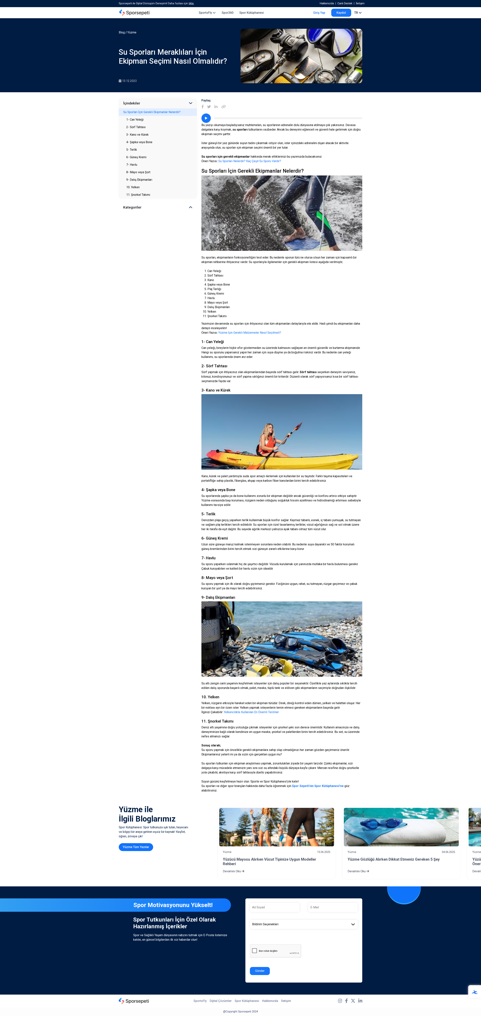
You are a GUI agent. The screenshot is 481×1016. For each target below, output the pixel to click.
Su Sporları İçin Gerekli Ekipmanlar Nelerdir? (152, 112)
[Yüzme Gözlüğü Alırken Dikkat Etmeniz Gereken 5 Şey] (276, 827)
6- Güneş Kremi (136, 157)
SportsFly (206, 12)
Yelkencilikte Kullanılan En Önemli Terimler (251, 712)
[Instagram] (340, 1001)
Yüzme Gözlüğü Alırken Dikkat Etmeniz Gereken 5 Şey (269, 859)
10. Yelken (133, 187)
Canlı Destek (344, 3)
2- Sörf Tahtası (136, 127)
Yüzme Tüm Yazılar (136, 847)
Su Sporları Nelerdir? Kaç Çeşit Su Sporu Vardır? (249, 161)
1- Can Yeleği (135, 119)
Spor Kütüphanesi (251, 12)
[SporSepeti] (134, 12)
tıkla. (191, 3)
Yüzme (131, 32)
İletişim (360, 3)
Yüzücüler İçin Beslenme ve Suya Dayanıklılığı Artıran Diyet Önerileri (398, 861)
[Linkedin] (216, 107)
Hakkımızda (327, 3)
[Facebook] (202, 107)
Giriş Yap (319, 12)
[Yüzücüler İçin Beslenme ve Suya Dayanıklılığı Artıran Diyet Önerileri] (401, 827)
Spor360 (227, 12)
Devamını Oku (232, 871)
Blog (122, 32)
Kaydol (341, 12)
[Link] (223, 107)
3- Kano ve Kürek (137, 134)
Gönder (260, 971)
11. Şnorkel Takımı (138, 195)
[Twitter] (209, 107)
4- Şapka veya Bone (139, 142)
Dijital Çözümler (221, 1001)
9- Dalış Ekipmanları (139, 179)
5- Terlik (131, 149)
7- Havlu (131, 164)
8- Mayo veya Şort (138, 172)
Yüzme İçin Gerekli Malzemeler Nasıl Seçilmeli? (249, 332)
